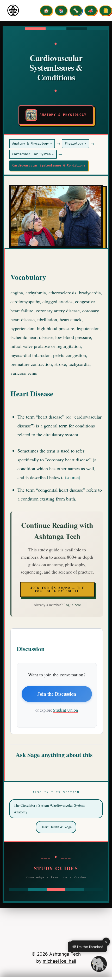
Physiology (75, 143)
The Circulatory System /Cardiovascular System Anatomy (49, 809)
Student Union (65, 710)
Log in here (72, 604)
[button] (99, 964)
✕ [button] (106, 942)
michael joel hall (59, 961)
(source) (72, 477)
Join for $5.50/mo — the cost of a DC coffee (57, 589)
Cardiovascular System (33, 154)
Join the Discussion (57, 693)
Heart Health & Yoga (56, 826)
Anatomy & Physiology (32, 143)
